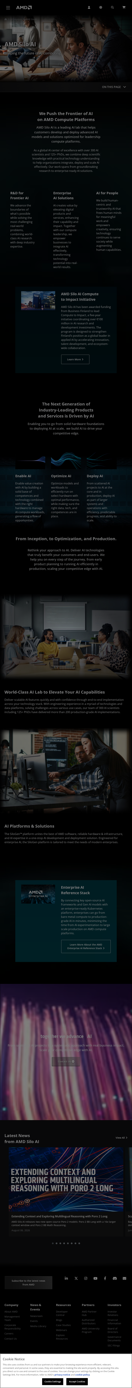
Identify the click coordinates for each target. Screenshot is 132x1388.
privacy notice (62, 1374)
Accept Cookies (77, 1381)
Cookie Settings (53, 1381)
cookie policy (82, 1374)
